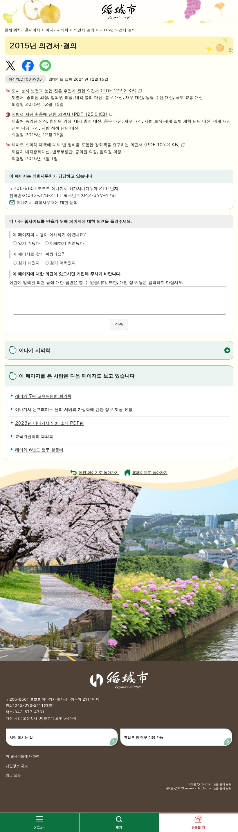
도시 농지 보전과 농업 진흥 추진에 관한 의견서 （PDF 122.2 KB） (74, 91)
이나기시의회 (57, 30)
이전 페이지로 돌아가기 (99, 472)
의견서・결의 (84, 30)
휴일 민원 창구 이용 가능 (143, 737)
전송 (119, 324)
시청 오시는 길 (21, 737)
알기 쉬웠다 (29, 243)
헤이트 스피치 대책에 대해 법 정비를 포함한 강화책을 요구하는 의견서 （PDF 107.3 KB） (96, 145)
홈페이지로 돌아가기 (149, 472)
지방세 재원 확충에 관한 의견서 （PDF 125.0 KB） (59, 114)
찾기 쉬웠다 (29, 263)
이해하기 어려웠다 (67, 243)
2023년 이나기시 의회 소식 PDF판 (49, 423)
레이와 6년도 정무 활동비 (39, 450)
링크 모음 (13, 775)
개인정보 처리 (17, 765)
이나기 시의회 (34, 350)
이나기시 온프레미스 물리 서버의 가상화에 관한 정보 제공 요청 (73, 409)
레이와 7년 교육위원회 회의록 (43, 396)
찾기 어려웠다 (63, 263)
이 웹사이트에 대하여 (22, 756)
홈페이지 (32, 30)
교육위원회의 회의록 (34, 436)
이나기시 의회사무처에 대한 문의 (47, 202)
